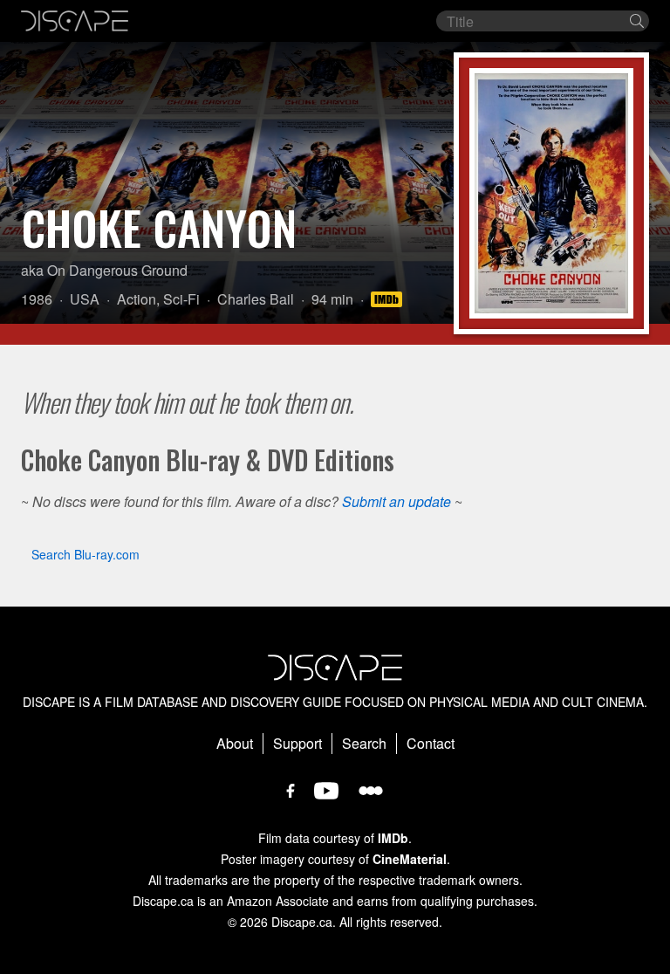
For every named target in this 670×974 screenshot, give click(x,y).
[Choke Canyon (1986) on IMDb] (389, 299)
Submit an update (396, 501)
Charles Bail (255, 299)
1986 (36, 299)
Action (136, 299)
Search (364, 743)
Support (297, 743)
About (234, 743)
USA (84, 299)
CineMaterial (410, 859)
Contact (431, 743)
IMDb (393, 838)
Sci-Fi (181, 299)
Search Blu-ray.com (85, 554)
